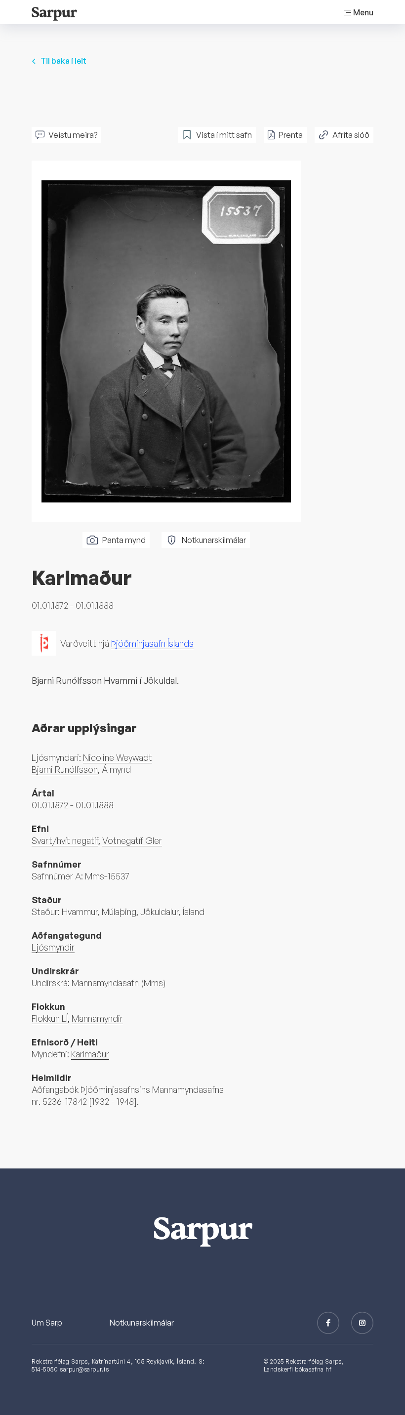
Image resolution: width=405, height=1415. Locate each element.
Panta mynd (124, 540)
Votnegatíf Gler (132, 840)
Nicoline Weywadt (117, 757)
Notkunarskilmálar (214, 540)
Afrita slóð (350, 135)
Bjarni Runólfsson (65, 769)
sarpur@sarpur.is (84, 1369)
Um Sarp (47, 1323)
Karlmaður (90, 1053)
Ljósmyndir (53, 947)
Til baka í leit (63, 61)
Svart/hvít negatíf (65, 840)
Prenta (291, 135)
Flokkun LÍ (50, 1018)
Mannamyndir (97, 1018)
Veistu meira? (72, 135)
